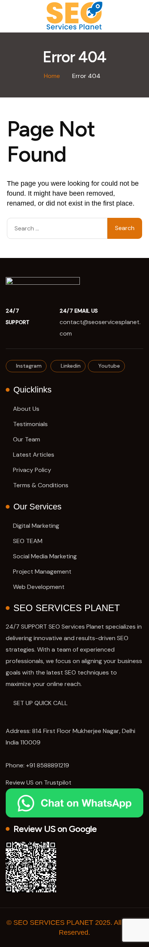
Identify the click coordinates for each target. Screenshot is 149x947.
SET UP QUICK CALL (40, 703)
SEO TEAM (27, 541)
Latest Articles (33, 455)
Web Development (39, 587)
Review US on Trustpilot (38, 782)
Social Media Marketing (45, 556)
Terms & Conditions (40, 485)
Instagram (28, 365)
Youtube (108, 365)
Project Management (42, 572)
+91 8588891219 (47, 765)
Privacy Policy (32, 470)
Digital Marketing (36, 526)
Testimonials (30, 424)
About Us (26, 409)
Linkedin (70, 365)
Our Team (26, 439)
